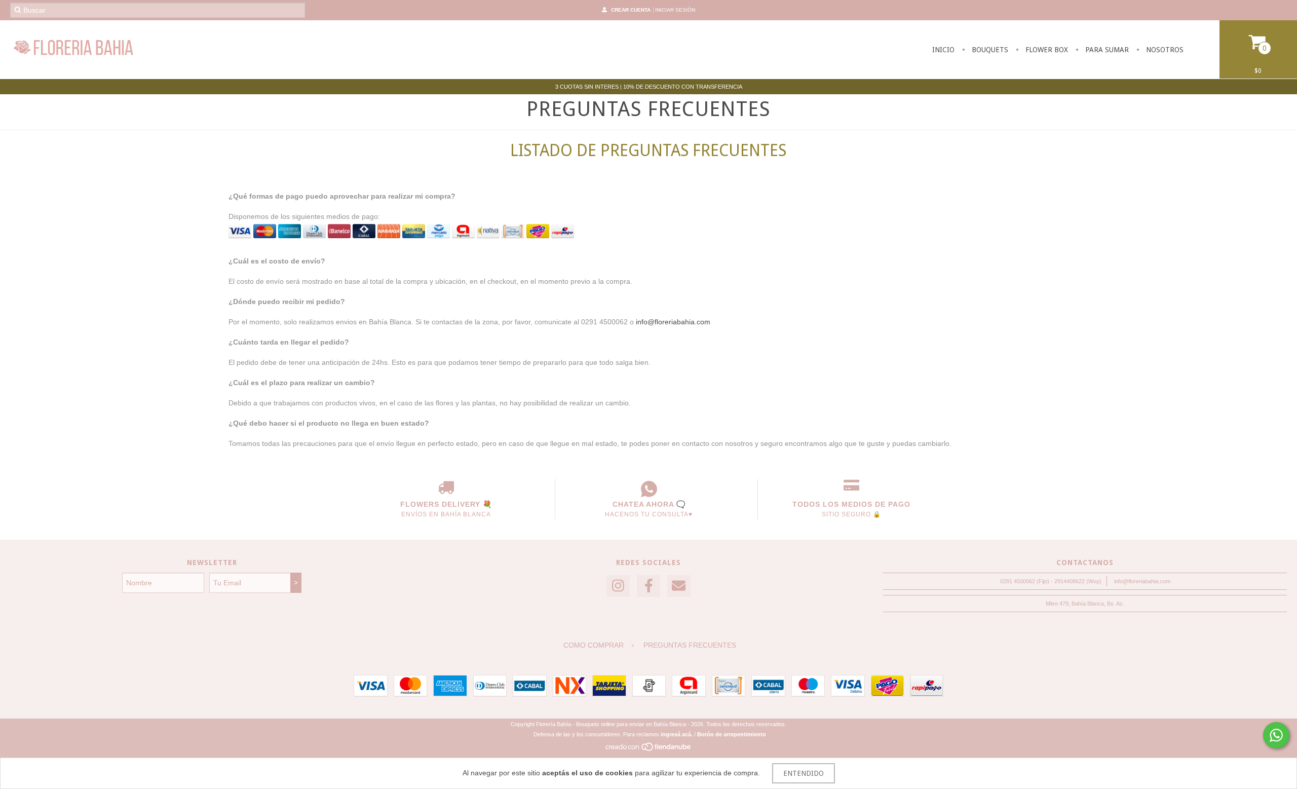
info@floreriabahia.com (673, 322)
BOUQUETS (989, 50)
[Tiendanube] (648, 750)
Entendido (803, 773)
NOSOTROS (1164, 50)
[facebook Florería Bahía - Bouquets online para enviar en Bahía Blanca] (648, 586)
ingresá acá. (677, 734)
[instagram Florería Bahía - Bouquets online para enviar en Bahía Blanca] (618, 586)
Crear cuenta (631, 10)
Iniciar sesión (675, 10)
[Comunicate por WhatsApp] (1276, 735)
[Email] (679, 586)
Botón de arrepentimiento (731, 734)
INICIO (943, 50)
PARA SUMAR (1106, 50)
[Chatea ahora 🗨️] (648, 489)
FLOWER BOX (1045, 50)
